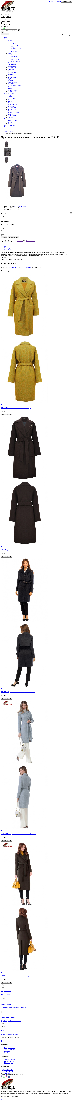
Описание (7, 246)
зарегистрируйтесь (26, 267)
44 (3, 228)
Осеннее (14, 51)
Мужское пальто (9, 93)
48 (3, 232)
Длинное (10, 80)
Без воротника (12, 82)
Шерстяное (14, 47)
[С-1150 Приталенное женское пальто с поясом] (6, 146)
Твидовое (14, 43)
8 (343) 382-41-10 (7, 1070)
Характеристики (9, 248)
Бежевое (10, 63)
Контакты (7, 127)
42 (3, 226)
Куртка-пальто (12, 115)
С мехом (13, 98)
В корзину (4, 237)
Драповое (11, 83)
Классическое (12, 109)
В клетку (10, 74)
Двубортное (11, 79)
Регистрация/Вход (67, 1)
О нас (6, 1052)
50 (3, 233)
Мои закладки (8, 1063)
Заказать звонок (5, 21)
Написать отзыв (30, 241)
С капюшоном (15, 61)
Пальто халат (12, 91)
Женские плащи (13, 120)
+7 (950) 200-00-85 (6, 17)
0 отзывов (20, 241)
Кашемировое (12, 77)
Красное (10, 87)
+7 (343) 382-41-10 (6, 14)
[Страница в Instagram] (1, 1041)
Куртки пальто (12, 90)
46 (3, 230)
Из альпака (11, 71)
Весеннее (14, 50)
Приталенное (12, 64)
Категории (5, 34)
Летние (10, 122)
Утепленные (11, 123)
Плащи (6, 119)
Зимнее (10, 53)
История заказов (9, 1061)
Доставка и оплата (9, 125)
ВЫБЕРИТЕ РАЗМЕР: (7, 224)
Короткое (10, 75)
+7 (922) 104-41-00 (6, 19)
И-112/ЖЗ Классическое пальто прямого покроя (16, 408)
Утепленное (15, 45)
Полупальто (11, 95)
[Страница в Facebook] (2, 1041)
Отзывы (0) (7, 249)
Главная (6, 37)
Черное (10, 88)
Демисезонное (12, 42)
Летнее (10, 40)
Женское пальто (9, 39)
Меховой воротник (17, 58)
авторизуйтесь (13, 267)
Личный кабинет (9, 1059)
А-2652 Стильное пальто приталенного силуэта (16, 976)
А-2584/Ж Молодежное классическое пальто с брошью (18, 834)
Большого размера (16, 48)
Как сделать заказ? (9, 1048)
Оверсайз (11, 69)
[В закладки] (71, 213)
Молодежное (15, 59)
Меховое (14, 56)
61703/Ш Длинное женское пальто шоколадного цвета (18, 550)
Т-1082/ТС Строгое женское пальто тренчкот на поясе (18, 692)
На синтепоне (12, 66)
